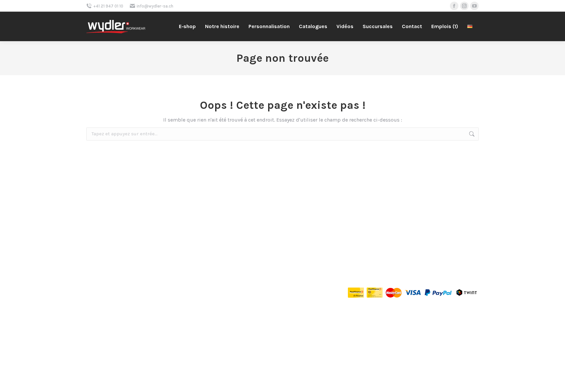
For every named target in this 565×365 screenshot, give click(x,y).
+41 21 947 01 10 (108, 6)
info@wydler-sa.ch (155, 6)
